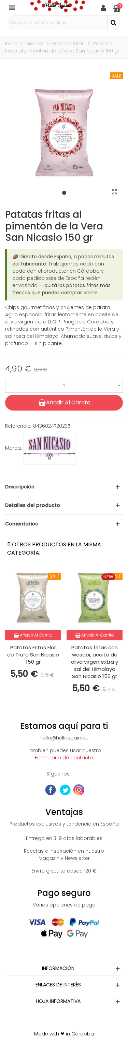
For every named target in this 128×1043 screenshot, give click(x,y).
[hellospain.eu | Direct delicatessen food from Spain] (57, 7)
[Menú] (11, 7)
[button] (64, 193)
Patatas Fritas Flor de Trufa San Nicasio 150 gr (33, 654)
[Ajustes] (103, 7)
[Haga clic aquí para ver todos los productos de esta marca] (49, 448)
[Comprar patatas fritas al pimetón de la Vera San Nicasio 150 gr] (114, 192)
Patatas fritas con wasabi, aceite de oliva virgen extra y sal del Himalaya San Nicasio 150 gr (94, 662)
